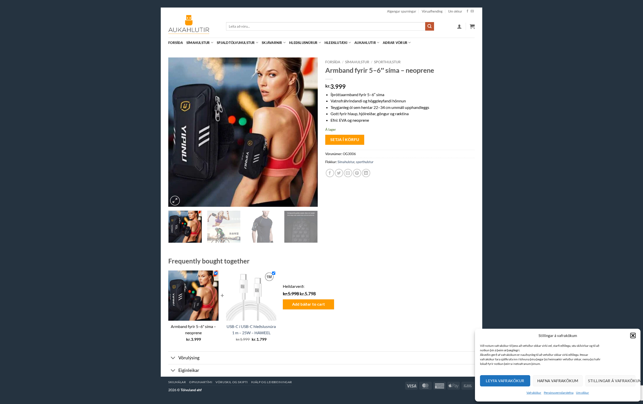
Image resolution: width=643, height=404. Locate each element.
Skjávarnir (272, 43)
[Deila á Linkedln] (366, 173)
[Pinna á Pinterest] (357, 173)
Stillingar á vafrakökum (611, 380)
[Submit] (429, 26)
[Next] (308, 132)
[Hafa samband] (472, 11)
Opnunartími (200, 382)
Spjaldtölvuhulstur (236, 43)
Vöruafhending (432, 11)
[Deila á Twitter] (339, 173)
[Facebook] (467, 11)
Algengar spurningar (401, 11)
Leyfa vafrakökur (505, 380)
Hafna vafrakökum (557, 380)
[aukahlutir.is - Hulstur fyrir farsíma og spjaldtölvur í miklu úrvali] (193, 26)
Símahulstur (198, 43)
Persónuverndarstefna (558, 392)
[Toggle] (173, 358)
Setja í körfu (344, 139)
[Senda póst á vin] (348, 173)
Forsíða (175, 43)
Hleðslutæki (336, 43)
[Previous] (177, 132)
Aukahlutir (365, 43)
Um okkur (582, 392)
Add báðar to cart (308, 304)
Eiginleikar (188, 370)
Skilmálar (177, 382)
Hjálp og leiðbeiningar (271, 382)
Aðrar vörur (395, 43)
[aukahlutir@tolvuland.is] (472, 42)
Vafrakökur (533, 392)
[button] (632, 335)
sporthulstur (387, 62)
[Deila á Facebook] (330, 173)
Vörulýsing (188, 357)
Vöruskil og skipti (232, 382)
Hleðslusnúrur (303, 43)
